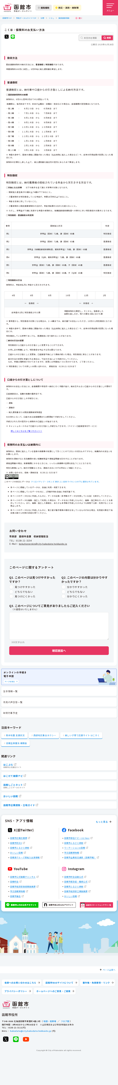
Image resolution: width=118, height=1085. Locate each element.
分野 (42, 18)
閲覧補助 (45, 7)
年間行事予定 (10, 713)
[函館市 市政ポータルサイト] (17, 7)
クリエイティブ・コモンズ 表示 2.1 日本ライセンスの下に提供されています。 (65, 481)
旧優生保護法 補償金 (16, 743)
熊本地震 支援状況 (15, 735)
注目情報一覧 (10, 691)
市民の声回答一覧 (12, 702)
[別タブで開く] (6, 37)
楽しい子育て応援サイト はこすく (82, 735)
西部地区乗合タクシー (44, 735)
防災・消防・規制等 (68, 7)
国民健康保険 (64, 18)
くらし (51, 18)
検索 (109, 37)
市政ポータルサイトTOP (26, 18)
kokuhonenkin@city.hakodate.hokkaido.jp (43, 543)
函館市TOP (7, 18)
